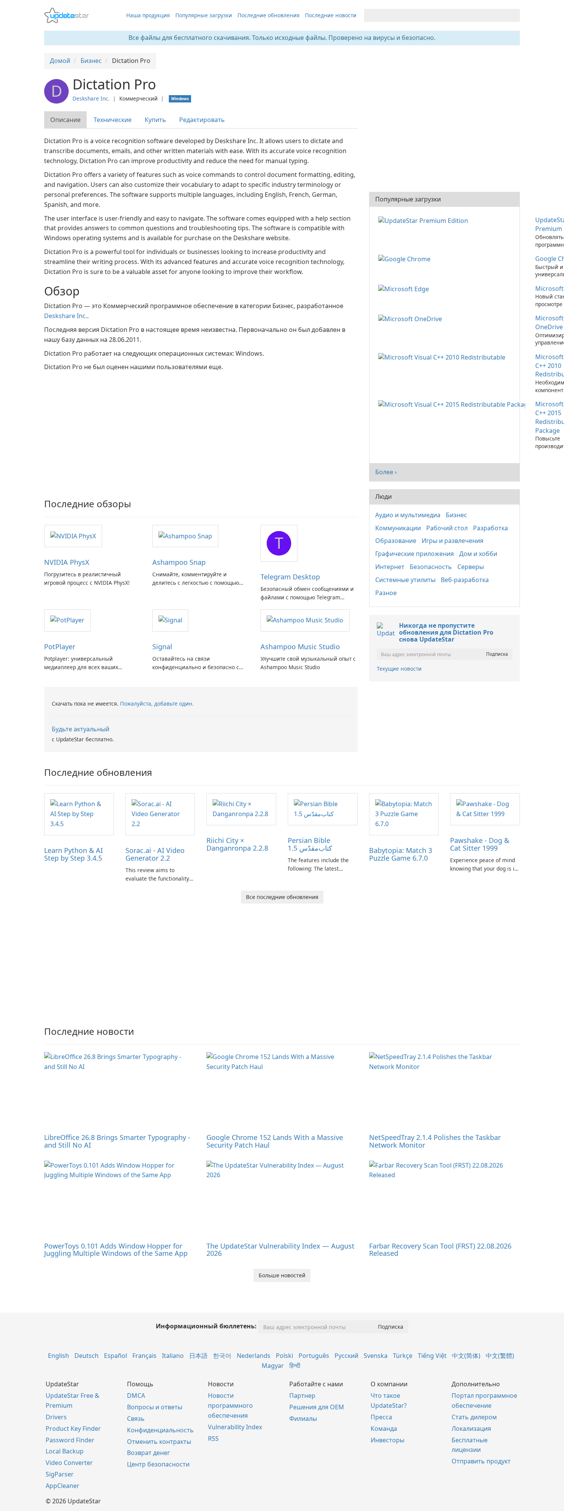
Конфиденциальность (160, 1430)
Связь (136, 1418)
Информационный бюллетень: (206, 1326)
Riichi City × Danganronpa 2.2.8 (237, 844)
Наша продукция (148, 15)
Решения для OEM (316, 1407)
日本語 (198, 1355)
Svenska (376, 1355)
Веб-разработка (465, 580)
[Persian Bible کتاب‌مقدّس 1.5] (322, 808)
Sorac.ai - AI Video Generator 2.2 (155, 854)
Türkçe (402, 1355)
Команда (384, 1428)
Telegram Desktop (290, 576)
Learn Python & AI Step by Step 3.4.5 (73, 854)
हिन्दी (294, 1365)
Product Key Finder (73, 1428)
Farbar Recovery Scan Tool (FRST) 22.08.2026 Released (440, 1249)
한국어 (222, 1355)
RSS (213, 1438)
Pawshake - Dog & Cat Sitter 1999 (479, 844)
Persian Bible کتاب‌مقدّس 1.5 (310, 844)
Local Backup (65, 1451)
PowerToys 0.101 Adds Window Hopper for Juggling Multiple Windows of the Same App (116, 1249)
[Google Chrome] (406, 258)
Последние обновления (268, 15)
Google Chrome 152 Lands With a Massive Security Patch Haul (274, 1141)
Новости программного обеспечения (230, 1405)
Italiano (173, 1355)
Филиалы (303, 1418)
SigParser (60, 1474)
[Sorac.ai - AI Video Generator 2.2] (160, 813)
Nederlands (253, 1355)
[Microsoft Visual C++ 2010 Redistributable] (443, 357)
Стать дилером (474, 1417)
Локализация (471, 1428)
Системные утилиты (405, 580)
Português (313, 1355)
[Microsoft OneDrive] (411, 318)
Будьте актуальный (80, 729)
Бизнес (456, 515)
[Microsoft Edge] (405, 288)
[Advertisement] (201, 429)
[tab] (65, 120)
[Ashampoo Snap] (185, 535)
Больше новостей (282, 1275)
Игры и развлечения (452, 540)
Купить (155, 119)
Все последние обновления (282, 897)
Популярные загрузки (203, 15)
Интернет (389, 567)
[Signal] (170, 620)
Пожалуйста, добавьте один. (157, 703)
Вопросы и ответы (154, 1407)
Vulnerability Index (235, 1427)
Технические (113, 119)
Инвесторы (387, 1440)
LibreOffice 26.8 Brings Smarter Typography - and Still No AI (117, 1141)
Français (144, 1355)
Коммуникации (398, 528)
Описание (65, 119)
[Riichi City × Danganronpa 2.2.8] (241, 808)
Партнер (302, 1395)
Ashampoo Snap (179, 562)
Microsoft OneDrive (549, 322)
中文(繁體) (500, 1355)
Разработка (490, 528)
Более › (386, 472)
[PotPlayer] (67, 620)
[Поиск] (513, 15)
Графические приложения (414, 553)
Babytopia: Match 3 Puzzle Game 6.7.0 (400, 854)
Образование (395, 540)
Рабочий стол (447, 528)
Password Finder (70, 1440)
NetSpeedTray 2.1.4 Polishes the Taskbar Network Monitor (435, 1141)
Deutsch (86, 1355)
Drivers (56, 1417)
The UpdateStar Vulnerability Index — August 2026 (280, 1249)
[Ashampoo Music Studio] (305, 620)
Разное (386, 593)
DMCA (136, 1395)
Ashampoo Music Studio (300, 646)
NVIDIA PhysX (66, 562)
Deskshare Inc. (91, 98)
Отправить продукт (481, 1461)
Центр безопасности (158, 1464)
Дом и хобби (478, 553)
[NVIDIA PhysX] (73, 535)
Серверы (470, 567)
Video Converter (69, 1462)
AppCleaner (62, 1485)
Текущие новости (399, 668)
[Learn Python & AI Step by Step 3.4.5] (79, 813)
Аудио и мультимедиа (407, 515)
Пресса (381, 1417)
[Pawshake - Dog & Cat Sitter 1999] (485, 808)
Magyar (273, 1365)
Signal (162, 646)
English (58, 1355)
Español (115, 1355)
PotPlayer (59, 646)
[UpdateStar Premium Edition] (424, 220)
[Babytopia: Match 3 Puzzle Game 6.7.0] (404, 813)
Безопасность (431, 567)
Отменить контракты (159, 1441)
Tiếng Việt (432, 1355)
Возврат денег (148, 1452)
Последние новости (330, 15)
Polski (284, 1355)
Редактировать (202, 119)
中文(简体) (466, 1355)
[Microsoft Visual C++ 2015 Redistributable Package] (453, 404)
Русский (346, 1355)
